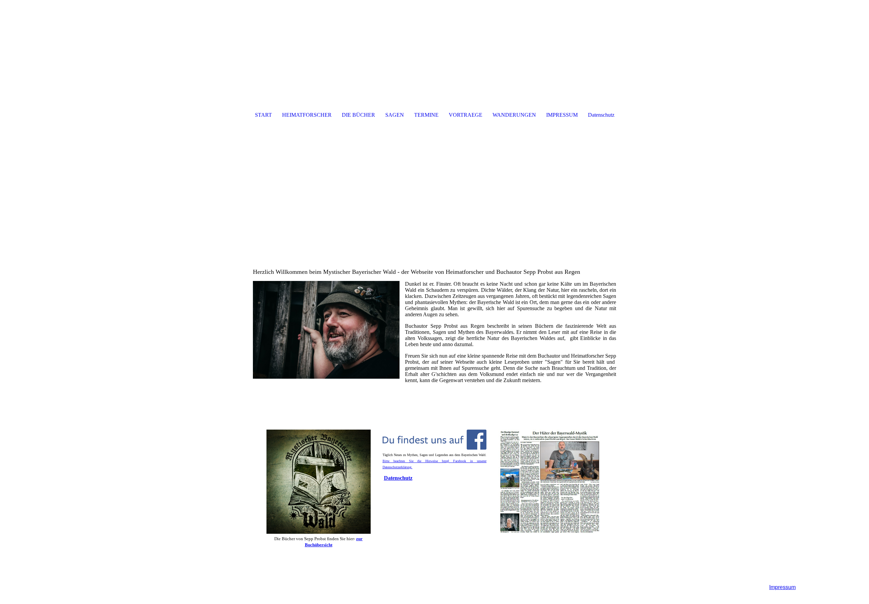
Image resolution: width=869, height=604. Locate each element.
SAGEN (394, 115)
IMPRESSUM (562, 115)
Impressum (782, 587)
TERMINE (426, 115)
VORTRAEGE (465, 115)
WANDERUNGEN (514, 115)
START (263, 115)
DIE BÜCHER (358, 115)
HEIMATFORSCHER (307, 115)
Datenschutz (601, 115)
